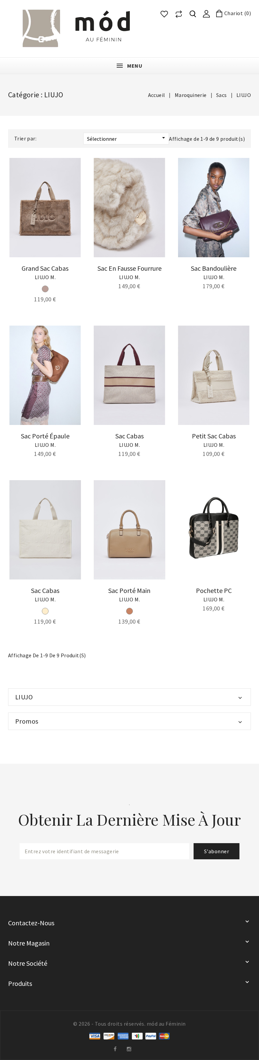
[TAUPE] (45, 289)
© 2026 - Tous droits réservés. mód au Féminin (129, 1023)
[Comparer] (178, 14)
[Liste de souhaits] (164, 14)
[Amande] (129, 611)
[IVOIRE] (45, 611)
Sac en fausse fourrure (129, 268)
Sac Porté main (129, 590)
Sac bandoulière (213, 268)
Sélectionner (127, 138)
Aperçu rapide (72, 179)
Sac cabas (129, 436)
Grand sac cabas (45, 268)
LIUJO (24, 697)
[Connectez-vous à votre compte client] (206, 13)
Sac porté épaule (45, 436)
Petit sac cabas (214, 436)
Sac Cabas (45, 590)
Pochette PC (214, 590)
